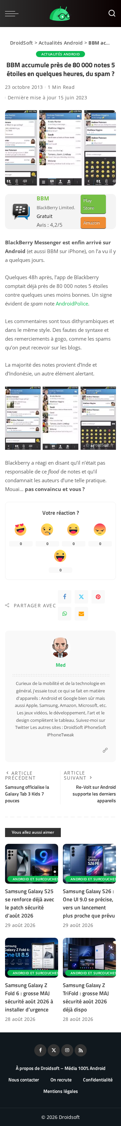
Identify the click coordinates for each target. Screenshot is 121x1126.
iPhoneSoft (95, 727)
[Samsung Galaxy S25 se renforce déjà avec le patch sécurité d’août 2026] (31, 864)
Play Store (88, 204)
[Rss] (81, 1050)
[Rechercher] (112, 13)
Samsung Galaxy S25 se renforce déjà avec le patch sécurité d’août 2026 (29, 903)
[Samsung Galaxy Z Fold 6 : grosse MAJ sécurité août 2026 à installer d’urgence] (31, 958)
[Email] (81, 613)
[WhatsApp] (64, 613)
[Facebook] (64, 597)
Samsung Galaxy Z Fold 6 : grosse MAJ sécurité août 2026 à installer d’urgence (29, 997)
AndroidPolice (72, 303)
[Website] (105, 750)
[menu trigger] (13, 13)
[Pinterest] (98, 597)
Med (61, 665)
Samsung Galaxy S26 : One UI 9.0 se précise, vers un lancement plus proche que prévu (89, 903)
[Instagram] (67, 1050)
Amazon (91, 223)
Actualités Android (61, 43)
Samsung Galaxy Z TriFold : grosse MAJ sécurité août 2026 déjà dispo (86, 997)
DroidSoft (21, 43)
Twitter (22, 727)
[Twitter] (81, 597)
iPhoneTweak (60, 735)
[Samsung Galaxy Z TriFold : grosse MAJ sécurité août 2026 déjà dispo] (89, 958)
